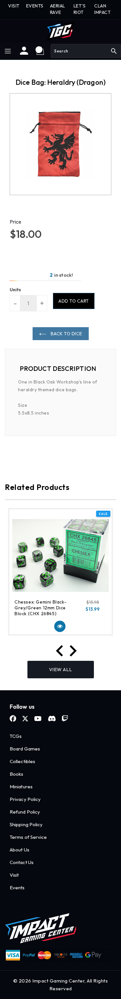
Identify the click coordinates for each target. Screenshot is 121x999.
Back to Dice (65, 334)
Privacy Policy (25, 799)
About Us (19, 850)
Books (17, 774)
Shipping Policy (26, 824)
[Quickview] (60, 626)
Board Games (25, 749)
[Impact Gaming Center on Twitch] (65, 719)
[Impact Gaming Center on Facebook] (13, 719)
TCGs (16, 736)
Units (15, 289)
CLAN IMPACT (102, 9)
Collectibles (22, 761)
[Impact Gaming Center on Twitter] (25, 719)
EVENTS (35, 6)
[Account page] (24, 53)
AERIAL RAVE (57, 9)
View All (60, 669)
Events (17, 887)
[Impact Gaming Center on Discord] (52, 719)
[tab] (60, 368)
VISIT (14, 6)
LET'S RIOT (80, 9)
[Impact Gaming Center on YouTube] (38, 719)
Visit (14, 875)
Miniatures (21, 786)
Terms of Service (28, 837)
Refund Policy (25, 812)
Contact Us (22, 862)
